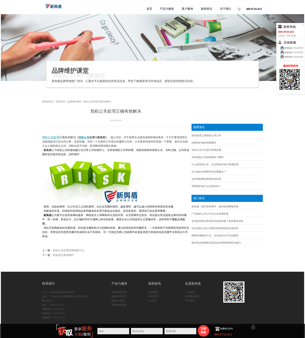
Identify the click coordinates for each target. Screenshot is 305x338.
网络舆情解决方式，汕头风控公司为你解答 (215, 235)
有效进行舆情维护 (63, 255)
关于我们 (190, 300)
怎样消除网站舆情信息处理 (206, 179)
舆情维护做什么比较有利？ (206, 186)
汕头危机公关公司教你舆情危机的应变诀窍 (215, 228)
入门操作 (190, 292)
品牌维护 (153, 292)
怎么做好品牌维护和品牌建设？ (209, 171)
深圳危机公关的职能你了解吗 (208, 157)
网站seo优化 (118, 300)
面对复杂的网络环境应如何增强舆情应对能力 (216, 242)
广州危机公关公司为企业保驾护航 (210, 213)
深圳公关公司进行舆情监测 (206, 150)
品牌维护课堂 (74, 101)
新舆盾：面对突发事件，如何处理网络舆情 (215, 206)
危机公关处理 (50, 137)
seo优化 (152, 300)
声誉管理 (153, 296)
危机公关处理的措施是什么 (69, 250)
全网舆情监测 (119, 305)
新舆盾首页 (48, 101)
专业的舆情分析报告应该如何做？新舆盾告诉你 (217, 221)
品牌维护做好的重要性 (204, 142)
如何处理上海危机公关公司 (206, 135)
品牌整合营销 (119, 292)
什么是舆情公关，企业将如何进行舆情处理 (215, 164)
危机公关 (84, 137)
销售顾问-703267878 (293, 48)
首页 (149, 8)
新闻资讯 (60, 101)
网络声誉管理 (119, 296)
